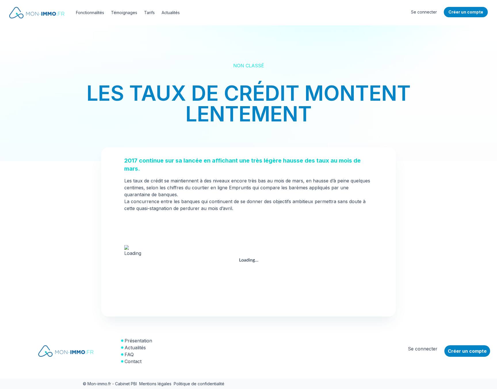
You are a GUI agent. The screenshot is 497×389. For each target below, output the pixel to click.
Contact (133, 361)
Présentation (138, 341)
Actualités (171, 12)
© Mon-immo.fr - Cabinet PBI (110, 383)
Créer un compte (467, 351)
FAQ (129, 354)
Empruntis (240, 187)
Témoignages (124, 12)
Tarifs (149, 12)
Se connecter (424, 11)
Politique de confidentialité (199, 383)
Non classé (248, 65)
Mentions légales (155, 383)
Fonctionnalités (90, 12)
